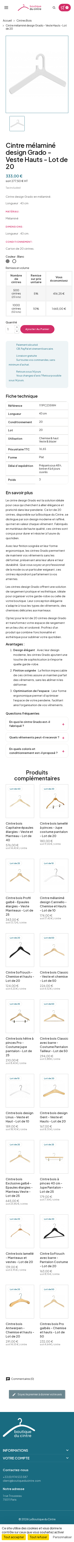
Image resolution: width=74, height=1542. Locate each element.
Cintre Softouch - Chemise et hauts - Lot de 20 (20, 976)
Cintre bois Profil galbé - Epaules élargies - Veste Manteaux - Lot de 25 (19, 906)
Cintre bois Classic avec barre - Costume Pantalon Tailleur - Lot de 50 (54, 1044)
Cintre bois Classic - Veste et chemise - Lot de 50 (54, 976)
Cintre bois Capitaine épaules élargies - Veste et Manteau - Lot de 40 (19, 831)
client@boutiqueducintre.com (22, 1480)
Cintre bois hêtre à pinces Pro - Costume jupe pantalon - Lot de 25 (20, 1046)
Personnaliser (62, 1537)
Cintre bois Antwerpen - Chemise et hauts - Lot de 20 (20, 1330)
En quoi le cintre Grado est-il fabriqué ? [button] (29, 723)
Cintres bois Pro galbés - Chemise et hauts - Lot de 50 (53, 1330)
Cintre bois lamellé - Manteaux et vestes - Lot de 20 (20, 1258)
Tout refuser (38, 1537)
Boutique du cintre (29, 7)
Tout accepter (14, 1537)
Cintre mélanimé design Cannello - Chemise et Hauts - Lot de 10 (53, 904)
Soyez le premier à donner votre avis (39, 1394)
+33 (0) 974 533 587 (15, 1476)
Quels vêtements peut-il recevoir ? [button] (34, 737)
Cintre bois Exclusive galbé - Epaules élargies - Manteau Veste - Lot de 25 (19, 1187)
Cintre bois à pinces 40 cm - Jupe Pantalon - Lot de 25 (51, 1185)
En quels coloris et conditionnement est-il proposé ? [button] (33, 750)
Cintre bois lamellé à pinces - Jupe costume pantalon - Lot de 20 (54, 829)
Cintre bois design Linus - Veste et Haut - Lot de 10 (19, 1117)
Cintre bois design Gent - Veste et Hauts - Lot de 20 (54, 1117)
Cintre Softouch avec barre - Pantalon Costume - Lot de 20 (54, 1260)
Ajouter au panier (37, 329)
